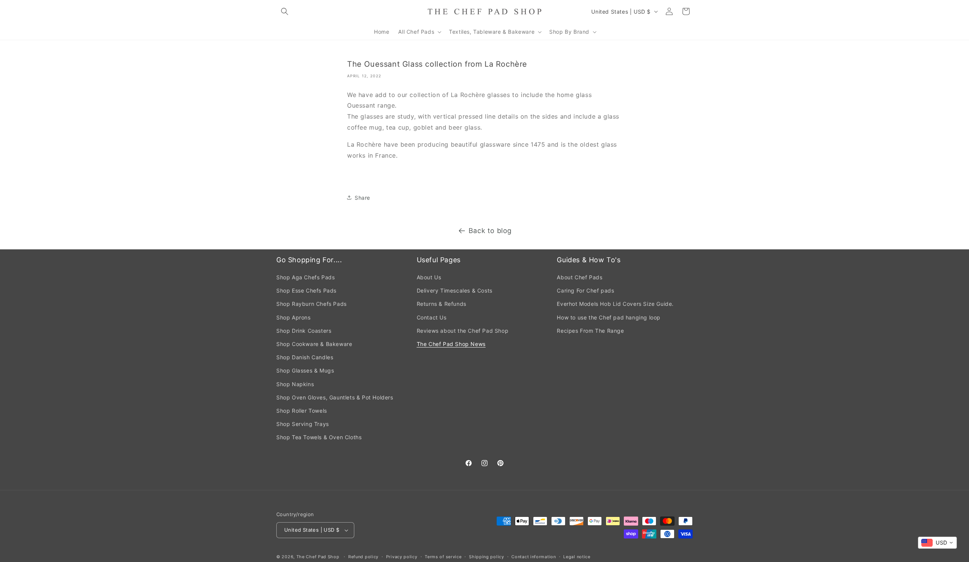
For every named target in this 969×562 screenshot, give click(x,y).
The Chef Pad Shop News (451, 344)
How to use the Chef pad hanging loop (609, 317)
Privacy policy (402, 556)
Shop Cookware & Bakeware (314, 344)
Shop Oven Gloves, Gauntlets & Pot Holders (334, 397)
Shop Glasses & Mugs (305, 370)
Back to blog (490, 231)
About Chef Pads (579, 277)
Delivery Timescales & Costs (454, 290)
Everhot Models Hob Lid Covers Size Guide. (615, 304)
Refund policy (363, 556)
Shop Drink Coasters (303, 330)
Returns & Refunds (441, 304)
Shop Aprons (293, 317)
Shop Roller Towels (301, 410)
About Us (429, 277)
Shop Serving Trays (302, 424)
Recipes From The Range (590, 330)
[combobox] (937, 543)
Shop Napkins (295, 384)
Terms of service (443, 556)
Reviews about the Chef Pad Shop (463, 330)
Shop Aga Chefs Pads (305, 277)
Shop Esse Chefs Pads (306, 290)
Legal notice (576, 556)
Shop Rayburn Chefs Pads (311, 304)
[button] (284, 11)
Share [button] (362, 197)
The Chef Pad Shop (318, 556)
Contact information (533, 556)
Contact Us (432, 317)
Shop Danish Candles (304, 357)
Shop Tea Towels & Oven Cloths (318, 437)
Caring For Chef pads (585, 290)
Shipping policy (486, 556)
